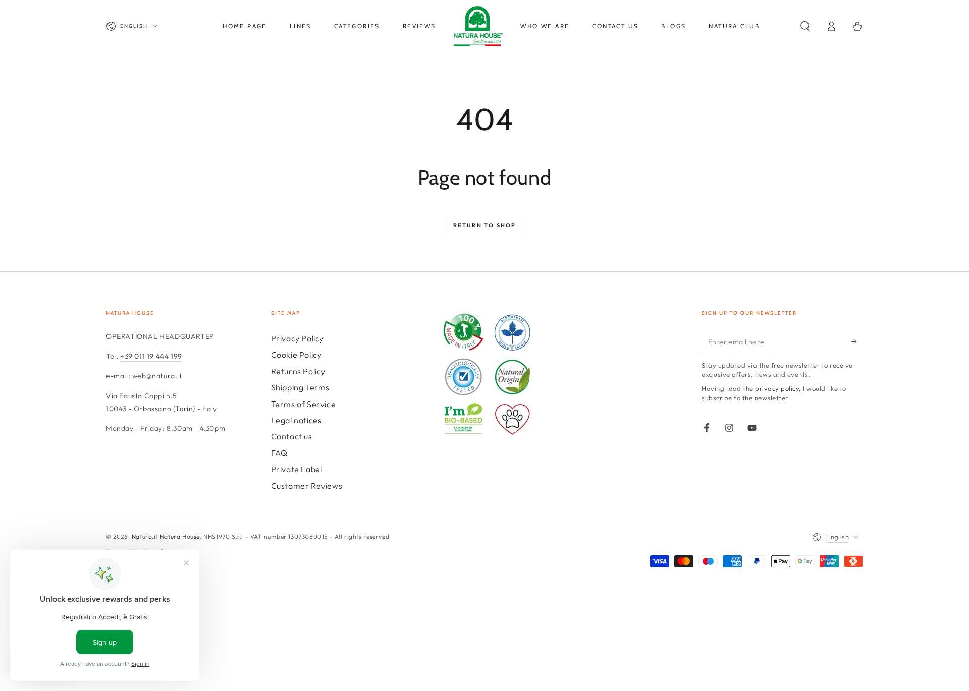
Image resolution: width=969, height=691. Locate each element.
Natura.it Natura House (166, 536)
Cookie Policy (296, 355)
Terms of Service (303, 404)
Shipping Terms (300, 387)
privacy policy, (778, 388)
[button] (805, 26)
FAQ (279, 453)
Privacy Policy (297, 338)
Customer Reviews (307, 486)
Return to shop (484, 225)
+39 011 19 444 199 (151, 356)
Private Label (296, 469)
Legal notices (296, 420)
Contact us (291, 436)
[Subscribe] (857, 341)
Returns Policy (298, 371)
